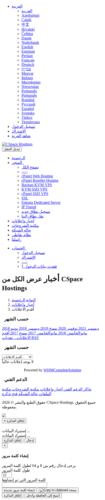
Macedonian (31, 82)
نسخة (72, 490)
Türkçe (26, 117)
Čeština (27, 34)
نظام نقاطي (21, 235)
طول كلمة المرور (16, 470)
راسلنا (16, 239)
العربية (17, 6)
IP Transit (28, 207)
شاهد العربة (21, 136)
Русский (28, 104)
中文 (25, 24)
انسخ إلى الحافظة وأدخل (43, 495)
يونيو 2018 (10, 328)
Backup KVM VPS (36, 185)
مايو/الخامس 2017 (42, 333)
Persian (27, 56)
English (27, 47)
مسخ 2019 (48, 328)
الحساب (19, 248)
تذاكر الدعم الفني (77, 389)
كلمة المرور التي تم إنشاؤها (24, 480)
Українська (30, 122)
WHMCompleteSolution (62, 370)
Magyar (27, 73)
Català (26, 20)
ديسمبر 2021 (88, 328)
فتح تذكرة (10, 394)
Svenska (27, 113)
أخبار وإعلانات (23, 221)
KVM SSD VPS (34, 189)
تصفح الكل (30, 167)
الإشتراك (19, 131)
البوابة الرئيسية (24, 300)
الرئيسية (18, 158)
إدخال (30, 440)
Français (27, 60)
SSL (24, 198)
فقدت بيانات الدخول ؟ (39, 266)
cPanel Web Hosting (37, 176)
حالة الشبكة (21, 230)
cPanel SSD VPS (34, 194)
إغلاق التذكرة (12, 440)
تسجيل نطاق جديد (35, 211)
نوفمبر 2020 (67, 328)
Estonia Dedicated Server (41, 202)
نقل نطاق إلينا (32, 216)
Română (27, 100)
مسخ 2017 (18, 333)
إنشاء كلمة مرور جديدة (19, 490)
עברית (26, 69)
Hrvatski (28, 29)
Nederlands (30, 42)
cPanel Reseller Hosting (39, 180)
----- (24, 172)
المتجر (18, 162)
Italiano (27, 78)
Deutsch (27, 64)
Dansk (26, 38)
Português (29, 91)
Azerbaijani (30, 15)
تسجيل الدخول (23, 126)
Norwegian (30, 87)
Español (27, 109)
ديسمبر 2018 (28, 328)
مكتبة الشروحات (25, 225)
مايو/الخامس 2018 (72, 333)
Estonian (28, 51)
